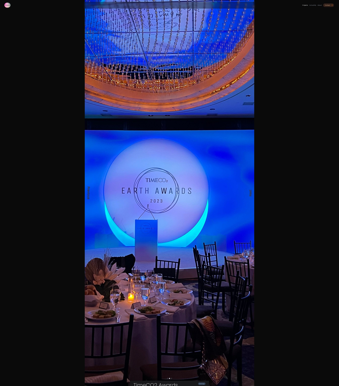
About (320, 5)
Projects (305, 5)
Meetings (201, 383)
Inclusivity (312, 5)
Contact (327, 5)
